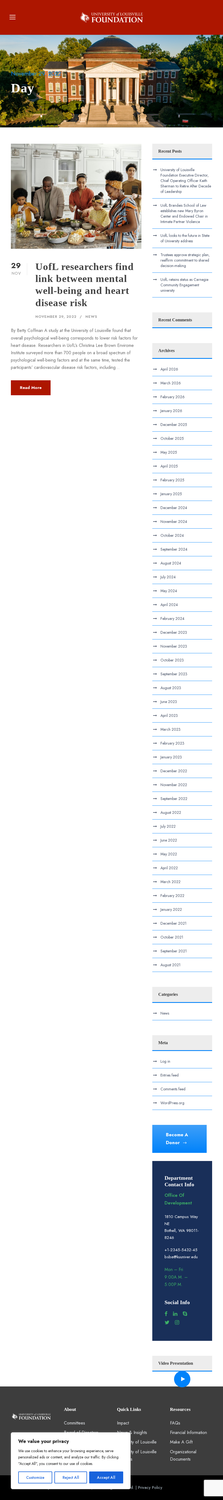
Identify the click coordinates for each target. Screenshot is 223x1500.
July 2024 (168, 577)
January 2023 (171, 757)
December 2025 (173, 424)
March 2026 (170, 383)
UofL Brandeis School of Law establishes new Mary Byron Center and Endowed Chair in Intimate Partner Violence (184, 213)
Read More (31, 388)
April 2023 (169, 715)
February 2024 (172, 618)
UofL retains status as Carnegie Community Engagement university (184, 285)
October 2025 (172, 438)
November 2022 (173, 784)
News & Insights (132, 1432)
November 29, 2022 (55, 316)
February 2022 (172, 895)
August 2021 (170, 965)
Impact (123, 1423)
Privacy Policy (150, 1487)
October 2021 (171, 937)
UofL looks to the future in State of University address (184, 238)
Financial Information (188, 1432)
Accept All (106, 1477)
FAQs (175, 1423)
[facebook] (166, 1314)
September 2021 (173, 951)
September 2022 (173, 798)
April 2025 (169, 466)
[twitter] (167, 1322)
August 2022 (170, 812)
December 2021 (173, 923)
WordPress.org (172, 1103)
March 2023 (170, 729)
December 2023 (173, 632)
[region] (71, 1460)
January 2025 (171, 494)
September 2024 (173, 549)
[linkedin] (175, 1314)
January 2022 (171, 909)
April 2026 (169, 369)
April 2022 (169, 868)
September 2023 (173, 674)
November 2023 (173, 646)
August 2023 (170, 688)
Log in (165, 1061)
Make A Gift (181, 1442)
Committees (74, 1423)
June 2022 (168, 840)
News (91, 316)
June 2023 (168, 701)
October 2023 (172, 660)
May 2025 (168, 452)
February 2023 (172, 743)
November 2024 (173, 521)
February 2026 (172, 397)
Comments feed (172, 1089)
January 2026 (171, 410)
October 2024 (172, 535)
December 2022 (173, 771)
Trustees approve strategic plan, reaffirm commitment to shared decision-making (185, 260)
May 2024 (168, 591)
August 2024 (170, 563)
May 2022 (168, 854)
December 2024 (173, 507)
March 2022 (170, 881)
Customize (35, 1477)
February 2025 (172, 480)
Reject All (71, 1477)
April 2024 (169, 604)
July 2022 (168, 826)
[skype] (185, 1314)
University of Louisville (137, 1442)
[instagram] (177, 1322)
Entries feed (169, 1075)
